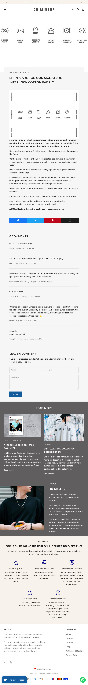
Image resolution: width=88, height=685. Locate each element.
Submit (16, 394)
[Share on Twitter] (35, 220)
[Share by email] (70, 220)
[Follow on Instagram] (11, 662)
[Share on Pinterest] (52, 220)
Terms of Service (17, 362)
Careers (69, 638)
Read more (9, 470)
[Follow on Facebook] (5, 662)
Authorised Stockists (75, 651)
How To (26, 72)
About (69, 634)
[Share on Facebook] (18, 220)
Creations (48, 444)
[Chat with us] (83, 680)
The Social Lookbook (12, 440)
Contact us (71, 642)
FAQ (68, 646)
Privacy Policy (64, 359)
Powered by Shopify (50, 674)
